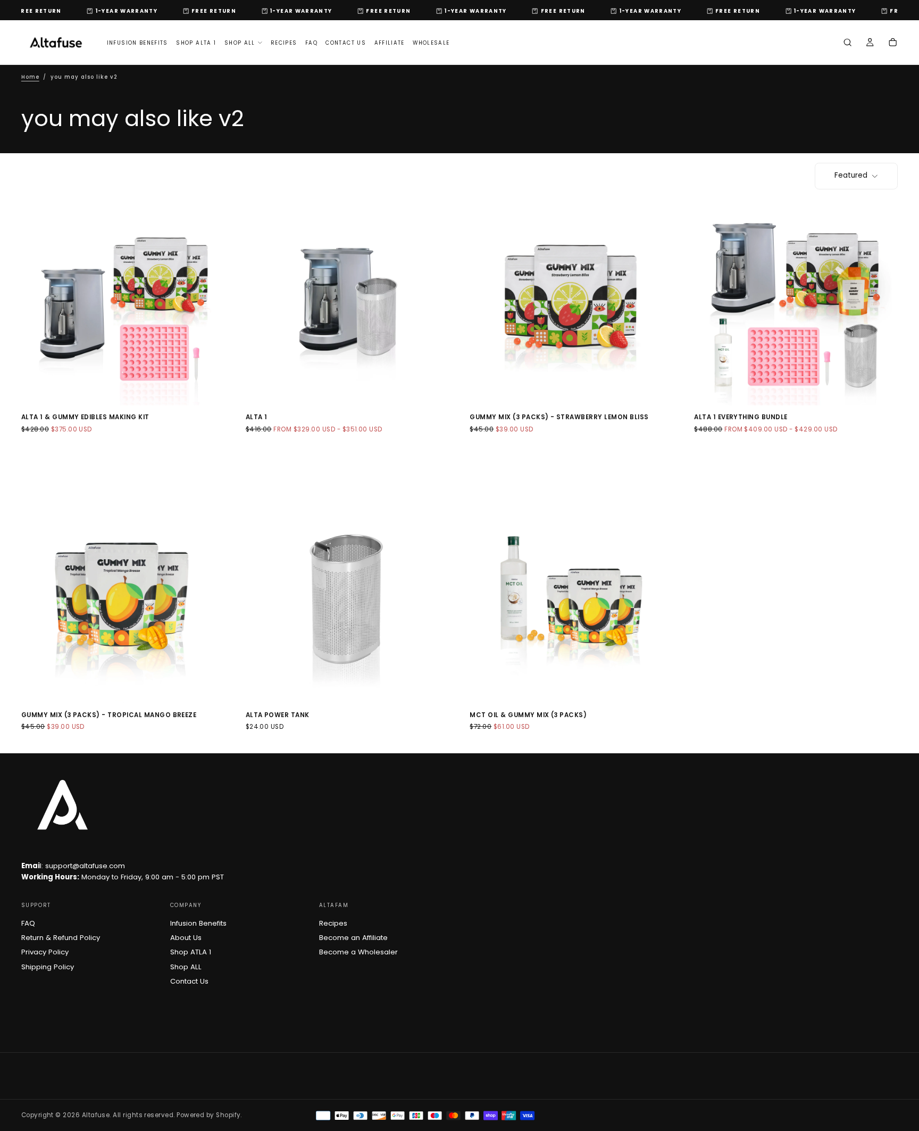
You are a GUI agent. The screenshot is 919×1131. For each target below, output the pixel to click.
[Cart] (893, 43)
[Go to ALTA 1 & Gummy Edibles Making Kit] (123, 303)
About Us (186, 938)
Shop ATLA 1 (190, 952)
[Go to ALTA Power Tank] (347, 601)
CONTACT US (345, 42)
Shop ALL (186, 967)
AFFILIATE (389, 42)
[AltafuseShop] (62, 804)
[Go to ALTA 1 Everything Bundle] (796, 303)
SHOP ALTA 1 (196, 42)
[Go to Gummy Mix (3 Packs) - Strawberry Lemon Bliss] (571, 303)
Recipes (333, 923)
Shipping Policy (47, 967)
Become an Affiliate (353, 938)
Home (30, 76)
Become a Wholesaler (358, 952)
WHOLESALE (431, 42)
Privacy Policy (45, 952)
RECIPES (284, 42)
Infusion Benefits (198, 923)
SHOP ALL (239, 42)
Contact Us (189, 981)
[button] (847, 43)
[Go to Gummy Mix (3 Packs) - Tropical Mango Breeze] (123, 601)
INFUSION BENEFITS (137, 42)
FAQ (311, 42)
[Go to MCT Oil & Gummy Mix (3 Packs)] (571, 601)
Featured (850, 175)
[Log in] (870, 43)
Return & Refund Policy (60, 938)
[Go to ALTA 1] (347, 303)
